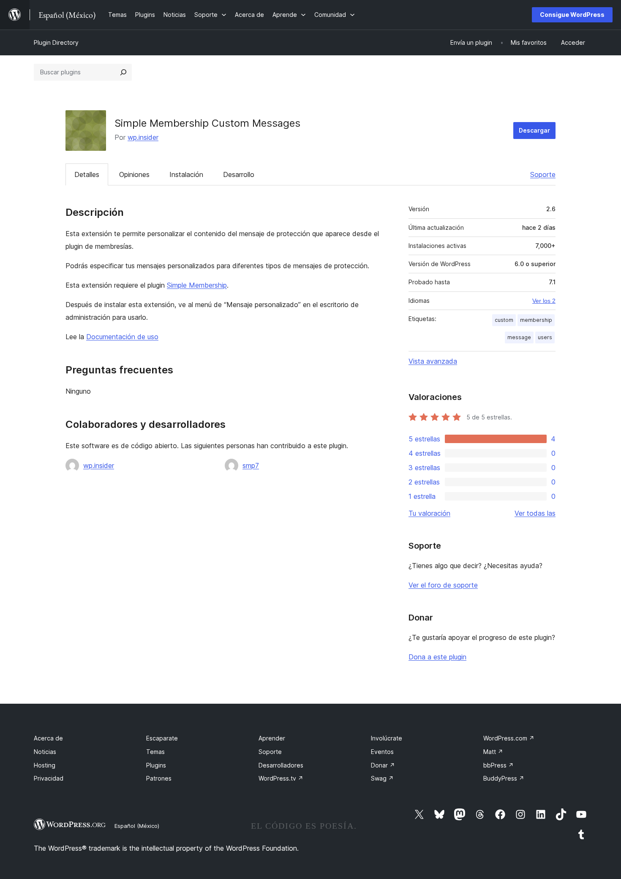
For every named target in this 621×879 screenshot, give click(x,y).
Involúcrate (386, 738)
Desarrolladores (281, 765)
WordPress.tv (281, 778)
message (519, 337)
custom (504, 320)
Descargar (534, 130)
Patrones (159, 778)
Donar (383, 765)
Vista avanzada (433, 361)
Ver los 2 (544, 300)
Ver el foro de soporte (443, 585)
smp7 (250, 465)
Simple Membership (197, 285)
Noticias (45, 751)
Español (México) (136, 825)
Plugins (156, 765)
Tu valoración (429, 513)
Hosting (44, 765)
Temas (155, 751)
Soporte (543, 174)
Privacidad (48, 778)
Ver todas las (535, 513)
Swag (382, 778)
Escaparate (162, 738)
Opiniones (134, 174)
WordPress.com (508, 738)
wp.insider (143, 137)
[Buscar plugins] (123, 72)
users (545, 337)
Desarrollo (238, 174)
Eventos (382, 751)
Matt (493, 751)
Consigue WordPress (572, 14)
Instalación (186, 174)
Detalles (86, 174)
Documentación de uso (122, 336)
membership (536, 320)
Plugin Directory (56, 42)
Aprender (272, 738)
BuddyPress (503, 778)
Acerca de (48, 738)
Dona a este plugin (437, 657)
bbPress (498, 765)
